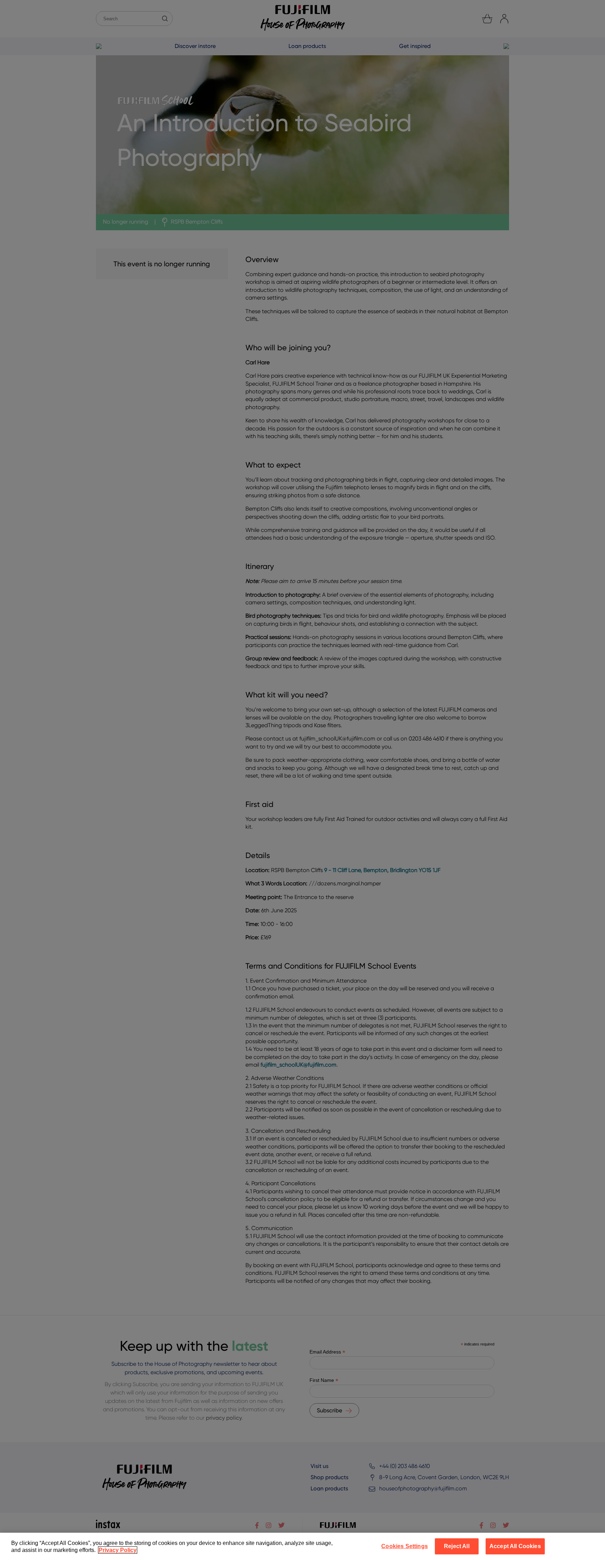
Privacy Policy (118, 1550)
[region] (302, 1546)
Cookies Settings (404, 1546)
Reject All (457, 1546)
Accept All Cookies (515, 1546)
